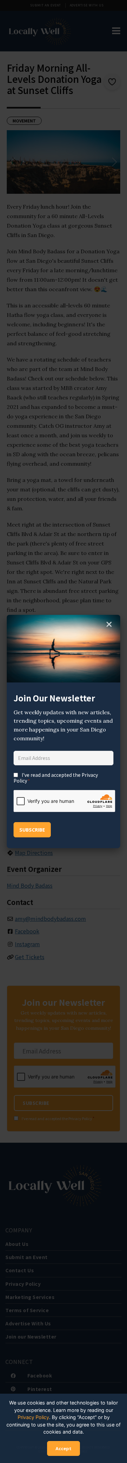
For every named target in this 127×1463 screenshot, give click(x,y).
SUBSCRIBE (32, 830)
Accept (63, 1448)
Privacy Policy (33, 1417)
